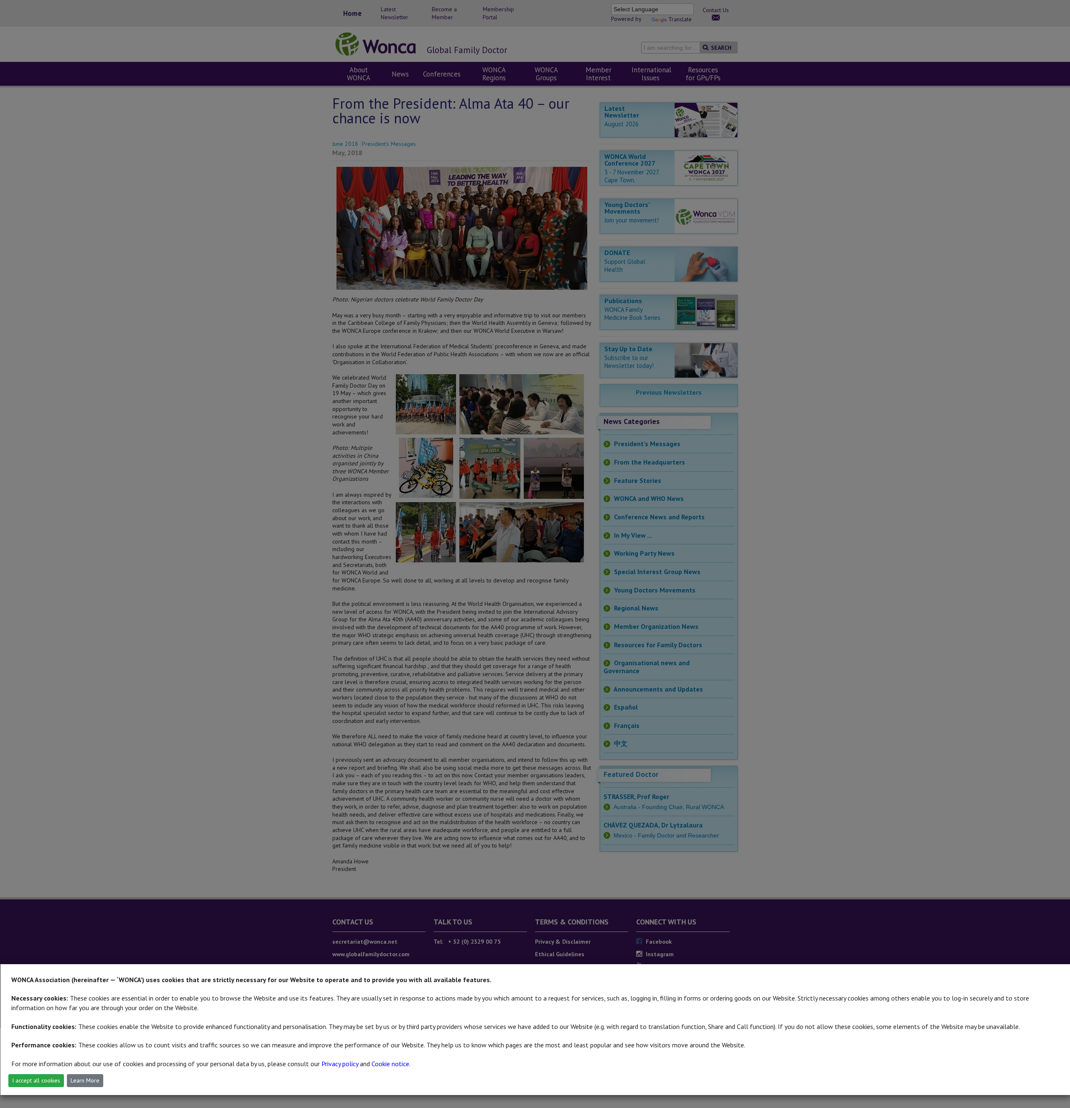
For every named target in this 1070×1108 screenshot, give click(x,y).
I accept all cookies (36, 1080)
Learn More (85, 1080)
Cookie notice (390, 1063)
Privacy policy (339, 1063)
